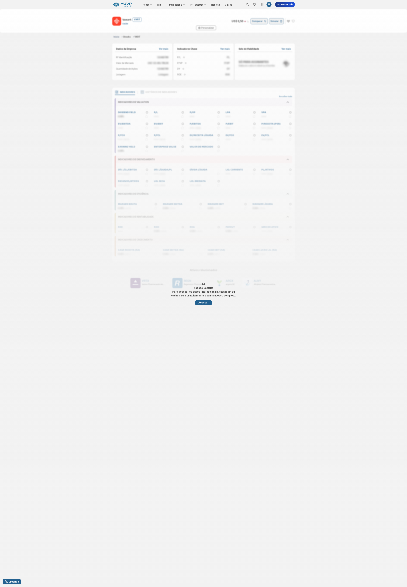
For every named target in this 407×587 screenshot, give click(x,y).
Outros (228, 5)
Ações (146, 5)
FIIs (159, 5)
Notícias (215, 5)
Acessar (203, 302)
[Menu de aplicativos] (262, 4)
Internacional (175, 5)
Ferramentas (197, 5)
